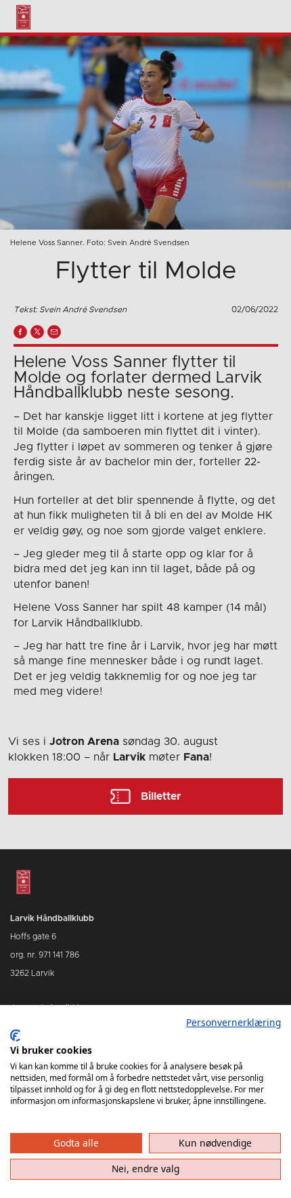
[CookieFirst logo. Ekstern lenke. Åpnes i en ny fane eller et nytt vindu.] (15, 1035)
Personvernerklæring (233, 1022)
